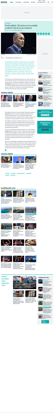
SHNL (34, 2)
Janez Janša (28, 173)
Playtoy (43, 0)
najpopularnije (43, 277)
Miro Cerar (13, 173)
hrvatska (4, 276)
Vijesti (11, 2)
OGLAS (27, 13)
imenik (40, 0)
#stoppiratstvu (41, 2)
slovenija (7, 173)
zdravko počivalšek (20, 173)
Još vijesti (44, 322)
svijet (3, 285)
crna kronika (5, 283)
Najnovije (26, 2)
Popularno (18, 2)
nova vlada (13, 175)
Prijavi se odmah (45, 129)
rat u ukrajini (5, 278)
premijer (7, 175)
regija (3, 281)
